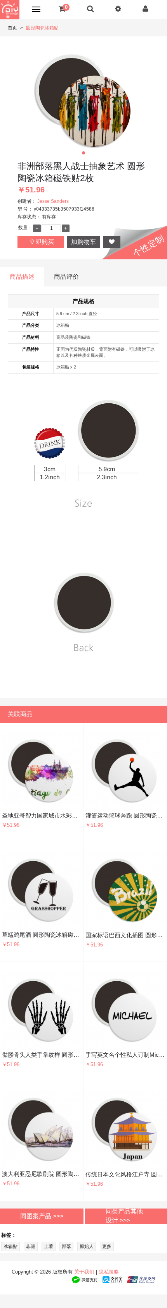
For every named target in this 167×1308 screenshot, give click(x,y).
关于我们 (84, 1272)
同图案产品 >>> (41, 1215)
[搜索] (90, 8)
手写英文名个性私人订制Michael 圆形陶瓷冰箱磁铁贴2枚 (125, 1054)
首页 (12, 28)
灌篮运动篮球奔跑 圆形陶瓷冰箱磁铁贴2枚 (125, 815)
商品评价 (66, 276)
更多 (106, 1246)
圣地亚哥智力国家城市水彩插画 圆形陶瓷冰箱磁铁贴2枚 (41, 815)
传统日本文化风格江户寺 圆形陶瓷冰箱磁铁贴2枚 (125, 1174)
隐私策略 (109, 1272)
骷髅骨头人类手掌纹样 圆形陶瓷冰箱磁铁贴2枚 (41, 1054)
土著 (48, 1246)
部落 (66, 1246)
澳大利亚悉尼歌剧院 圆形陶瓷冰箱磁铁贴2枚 (41, 1174)
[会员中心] (145, 8)
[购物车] (62, 9)
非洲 (30, 1246)
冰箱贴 (10, 1246)
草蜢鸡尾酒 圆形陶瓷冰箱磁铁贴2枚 (41, 934)
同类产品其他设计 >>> (124, 1216)
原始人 (87, 1246)
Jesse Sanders (53, 201)
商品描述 (22, 276)
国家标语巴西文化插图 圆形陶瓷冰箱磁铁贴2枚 (125, 935)
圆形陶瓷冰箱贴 (42, 28)
